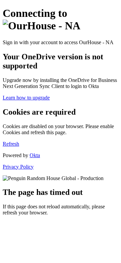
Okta (35, 155)
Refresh (11, 144)
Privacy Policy (18, 167)
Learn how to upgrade (26, 97)
